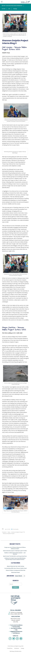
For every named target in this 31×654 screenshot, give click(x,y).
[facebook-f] (10, 638)
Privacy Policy (16, 626)
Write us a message (16, 612)
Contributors (16, 633)
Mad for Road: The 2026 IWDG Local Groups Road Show (15, 556)
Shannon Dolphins (9, 570)
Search (15, 587)
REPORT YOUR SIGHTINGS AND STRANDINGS (12, 5)
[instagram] (17, 638)
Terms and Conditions (16, 625)
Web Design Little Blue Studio (15, 651)
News (9, 532)
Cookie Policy (9, 648)
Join (9, 8)
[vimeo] (21, 638)
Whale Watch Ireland (15, 572)
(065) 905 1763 (18, 614)
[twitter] (14, 638)
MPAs (12, 568)
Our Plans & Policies (16, 628)
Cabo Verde (17, 566)
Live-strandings (7, 568)
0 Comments (15, 529)
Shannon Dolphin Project (17, 532)
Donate (3, 8)
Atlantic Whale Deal (11, 566)
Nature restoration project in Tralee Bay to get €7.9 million (15, 550)
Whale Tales (22, 570)
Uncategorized (17, 570)
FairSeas (22, 566)
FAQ (16, 630)
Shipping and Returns (16, 631)
